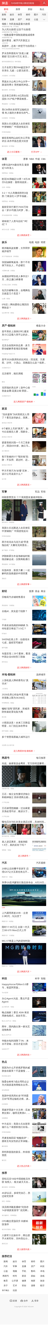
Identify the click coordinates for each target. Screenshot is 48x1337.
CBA (43, 158)
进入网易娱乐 (23, 318)
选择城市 (41, 674)
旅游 (42, 1280)
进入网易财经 (23, 667)
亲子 (6, 1285)
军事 (4, 19)
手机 (24, 1271)
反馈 (15, 1300)
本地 (42, 1271)
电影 (37, 242)
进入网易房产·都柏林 (23, 401)
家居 (4, 408)
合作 (26, 1300)
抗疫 (15, 1290)
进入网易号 (23, 855)
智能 (43, 978)
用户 (44, 3)
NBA (31, 158)
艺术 (15, 1285)
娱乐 (12, 14)
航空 (42, 1285)
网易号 (6, 757)
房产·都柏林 (9, 325)
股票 (31, 591)
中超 (37, 158)
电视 (31, 242)
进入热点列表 (23, 1166)
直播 (12, 19)
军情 (43, 491)
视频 (15, 1271)
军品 (37, 491)
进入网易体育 (23, 235)
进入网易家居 (23, 484)
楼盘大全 (41, 325)
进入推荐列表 (23, 1249)
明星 (43, 242)
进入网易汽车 (23, 971)
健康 (24, 1280)
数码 (33, 1271)
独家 (33, 1280)
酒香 (33, 1285)
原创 (30, 9)
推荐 (18, 9)
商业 (43, 591)
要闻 (6, 9)
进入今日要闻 (13, 151)
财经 (28, 14)
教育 (6, 1280)
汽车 (44, 14)
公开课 (15, 1280)
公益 (36, 19)
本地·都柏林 (9, 674)
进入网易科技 (23, 1054)
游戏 (42, 1275)
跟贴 (33, 1275)
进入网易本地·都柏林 (23, 750)
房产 (20, 19)
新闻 (4, 14)
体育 (20, 14)
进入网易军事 (23, 584)
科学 (37, 978)
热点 (42, 9)
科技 (28, 19)
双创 (24, 1285)
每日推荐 (41, 757)
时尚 (15, 1275)
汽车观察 (41, 862)
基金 (37, 591)
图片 (36, 14)
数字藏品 (5, 1290)
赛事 (25, 158)
